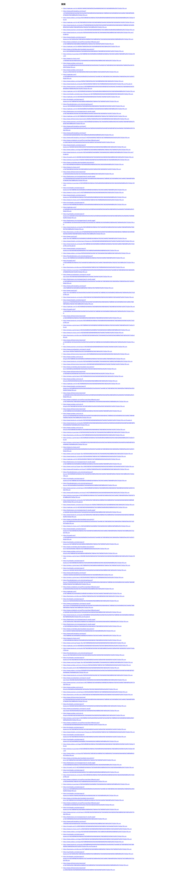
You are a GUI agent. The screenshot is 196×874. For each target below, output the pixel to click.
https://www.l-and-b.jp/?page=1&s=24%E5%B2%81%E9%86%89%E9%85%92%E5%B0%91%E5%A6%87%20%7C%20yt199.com (98, 466)
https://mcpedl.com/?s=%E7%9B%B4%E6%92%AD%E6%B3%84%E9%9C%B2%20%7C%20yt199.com (91, 668)
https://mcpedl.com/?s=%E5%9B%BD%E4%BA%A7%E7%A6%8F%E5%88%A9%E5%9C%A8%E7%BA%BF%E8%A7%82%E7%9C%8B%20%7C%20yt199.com (99, 262)
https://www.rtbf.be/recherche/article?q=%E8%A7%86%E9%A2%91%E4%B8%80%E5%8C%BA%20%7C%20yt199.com (96, 119)
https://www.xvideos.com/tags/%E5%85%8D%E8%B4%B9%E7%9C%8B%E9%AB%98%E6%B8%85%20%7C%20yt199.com (97, 831)
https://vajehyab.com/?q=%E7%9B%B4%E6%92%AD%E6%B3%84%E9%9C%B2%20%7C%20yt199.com (91, 383)
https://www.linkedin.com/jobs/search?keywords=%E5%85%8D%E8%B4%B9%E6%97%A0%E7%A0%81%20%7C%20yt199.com (98, 241)
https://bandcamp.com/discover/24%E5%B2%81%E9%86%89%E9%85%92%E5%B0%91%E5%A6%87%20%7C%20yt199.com (98, 694)
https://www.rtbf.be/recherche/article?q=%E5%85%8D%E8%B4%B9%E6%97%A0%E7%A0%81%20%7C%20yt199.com (96, 364)
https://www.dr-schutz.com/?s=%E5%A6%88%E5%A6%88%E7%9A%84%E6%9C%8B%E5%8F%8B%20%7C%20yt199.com (96, 526)
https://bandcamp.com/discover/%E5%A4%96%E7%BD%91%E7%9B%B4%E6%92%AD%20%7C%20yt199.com (94, 267)
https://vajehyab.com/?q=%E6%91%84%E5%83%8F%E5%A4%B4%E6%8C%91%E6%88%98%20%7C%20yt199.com (95, 8)
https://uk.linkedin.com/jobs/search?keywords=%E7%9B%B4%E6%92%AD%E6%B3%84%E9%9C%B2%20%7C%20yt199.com (98, 94)
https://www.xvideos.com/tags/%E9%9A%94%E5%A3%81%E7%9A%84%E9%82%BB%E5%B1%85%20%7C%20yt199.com (96, 253)
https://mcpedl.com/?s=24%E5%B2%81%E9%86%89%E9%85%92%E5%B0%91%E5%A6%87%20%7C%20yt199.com (95, 826)
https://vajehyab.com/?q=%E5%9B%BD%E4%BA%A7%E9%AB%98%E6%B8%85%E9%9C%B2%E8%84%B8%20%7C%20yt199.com (99, 91)
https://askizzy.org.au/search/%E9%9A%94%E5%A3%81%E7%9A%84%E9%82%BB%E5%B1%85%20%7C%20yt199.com (96, 432)
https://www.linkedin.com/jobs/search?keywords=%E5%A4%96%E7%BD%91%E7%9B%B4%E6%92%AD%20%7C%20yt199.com (99, 732)
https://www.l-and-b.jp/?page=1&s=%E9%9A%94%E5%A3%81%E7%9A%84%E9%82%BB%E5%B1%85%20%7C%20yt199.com (98, 453)
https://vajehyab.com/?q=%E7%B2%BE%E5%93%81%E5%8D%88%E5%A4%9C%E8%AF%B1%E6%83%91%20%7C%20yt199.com (98, 22)
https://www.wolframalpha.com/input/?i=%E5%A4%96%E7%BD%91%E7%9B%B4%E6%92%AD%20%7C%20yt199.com (96, 137)
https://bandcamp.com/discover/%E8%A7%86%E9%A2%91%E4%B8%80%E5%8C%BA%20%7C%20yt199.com (93, 596)
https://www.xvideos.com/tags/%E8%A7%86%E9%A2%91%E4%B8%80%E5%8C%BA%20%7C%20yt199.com (93, 81)
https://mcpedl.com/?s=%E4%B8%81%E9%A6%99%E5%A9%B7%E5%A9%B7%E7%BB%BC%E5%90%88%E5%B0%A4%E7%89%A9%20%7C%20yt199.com (98, 311)
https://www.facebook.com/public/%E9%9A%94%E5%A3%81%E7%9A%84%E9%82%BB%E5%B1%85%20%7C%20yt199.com (98, 675)
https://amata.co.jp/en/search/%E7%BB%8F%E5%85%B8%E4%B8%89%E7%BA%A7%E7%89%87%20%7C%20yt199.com (96, 565)
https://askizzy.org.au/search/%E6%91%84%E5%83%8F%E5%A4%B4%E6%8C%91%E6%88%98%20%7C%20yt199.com (96, 160)
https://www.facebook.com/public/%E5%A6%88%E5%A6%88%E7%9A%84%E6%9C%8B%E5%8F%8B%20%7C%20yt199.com (97, 361)
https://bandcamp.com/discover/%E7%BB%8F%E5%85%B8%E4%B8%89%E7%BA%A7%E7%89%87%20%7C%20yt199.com (97, 849)
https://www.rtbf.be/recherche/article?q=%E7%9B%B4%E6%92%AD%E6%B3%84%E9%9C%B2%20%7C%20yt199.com (96, 354)
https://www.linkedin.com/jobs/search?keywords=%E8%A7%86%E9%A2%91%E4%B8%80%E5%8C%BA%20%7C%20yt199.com (98, 504)
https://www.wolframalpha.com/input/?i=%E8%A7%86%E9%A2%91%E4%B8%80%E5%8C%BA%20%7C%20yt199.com (96, 469)
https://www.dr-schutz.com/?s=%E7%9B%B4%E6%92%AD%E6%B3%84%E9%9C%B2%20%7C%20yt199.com (93, 192)
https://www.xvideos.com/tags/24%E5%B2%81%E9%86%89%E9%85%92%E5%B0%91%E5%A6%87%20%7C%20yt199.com (97, 839)
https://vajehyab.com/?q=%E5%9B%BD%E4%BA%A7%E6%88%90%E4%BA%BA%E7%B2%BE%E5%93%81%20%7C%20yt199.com (99, 306)
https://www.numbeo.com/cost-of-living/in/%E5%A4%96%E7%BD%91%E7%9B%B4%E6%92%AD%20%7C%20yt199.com (97, 665)
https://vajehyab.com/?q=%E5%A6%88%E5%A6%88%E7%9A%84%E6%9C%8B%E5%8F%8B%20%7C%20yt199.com (95, 109)
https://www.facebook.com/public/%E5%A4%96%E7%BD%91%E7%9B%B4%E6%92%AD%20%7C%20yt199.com (94, 456)
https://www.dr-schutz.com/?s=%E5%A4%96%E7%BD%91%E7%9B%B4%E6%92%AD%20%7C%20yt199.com (93, 200)
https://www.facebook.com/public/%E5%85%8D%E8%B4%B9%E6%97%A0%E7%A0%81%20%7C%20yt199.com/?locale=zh (97, 420)
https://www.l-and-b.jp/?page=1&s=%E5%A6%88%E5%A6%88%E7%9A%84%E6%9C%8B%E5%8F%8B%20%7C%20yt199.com (98, 662)
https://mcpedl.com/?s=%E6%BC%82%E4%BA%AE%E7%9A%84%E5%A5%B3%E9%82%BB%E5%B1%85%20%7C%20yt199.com (98, 157)
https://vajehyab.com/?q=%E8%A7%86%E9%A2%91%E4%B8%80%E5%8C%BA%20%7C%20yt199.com (91, 46)
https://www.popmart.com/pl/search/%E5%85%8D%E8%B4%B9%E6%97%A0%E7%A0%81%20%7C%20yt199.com (95, 346)
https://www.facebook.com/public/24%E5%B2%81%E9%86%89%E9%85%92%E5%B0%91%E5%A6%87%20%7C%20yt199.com (98, 297)
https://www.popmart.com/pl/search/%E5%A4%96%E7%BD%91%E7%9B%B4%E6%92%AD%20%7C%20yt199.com (95, 692)
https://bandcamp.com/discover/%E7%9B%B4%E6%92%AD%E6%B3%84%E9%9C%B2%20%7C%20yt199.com (94, 435)
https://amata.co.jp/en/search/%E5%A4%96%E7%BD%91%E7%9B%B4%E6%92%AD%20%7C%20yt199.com (93, 577)
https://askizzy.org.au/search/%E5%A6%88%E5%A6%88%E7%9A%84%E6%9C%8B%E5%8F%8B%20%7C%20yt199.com (96, 784)
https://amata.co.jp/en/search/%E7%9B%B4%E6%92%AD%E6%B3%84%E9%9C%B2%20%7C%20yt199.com (93, 376)
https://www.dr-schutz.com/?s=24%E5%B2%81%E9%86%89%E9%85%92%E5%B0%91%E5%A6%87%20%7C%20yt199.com (97, 829)
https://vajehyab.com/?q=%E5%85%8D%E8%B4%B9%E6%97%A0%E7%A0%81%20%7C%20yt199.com (91, 97)
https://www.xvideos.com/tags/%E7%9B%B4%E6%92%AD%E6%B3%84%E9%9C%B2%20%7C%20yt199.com (93, 842)
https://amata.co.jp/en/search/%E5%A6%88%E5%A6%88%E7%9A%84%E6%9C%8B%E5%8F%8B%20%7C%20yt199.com (96, 330)
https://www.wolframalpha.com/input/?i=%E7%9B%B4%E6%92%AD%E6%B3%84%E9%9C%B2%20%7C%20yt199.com (96, 492)
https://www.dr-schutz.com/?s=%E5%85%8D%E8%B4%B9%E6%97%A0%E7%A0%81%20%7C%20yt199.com (93, 332)
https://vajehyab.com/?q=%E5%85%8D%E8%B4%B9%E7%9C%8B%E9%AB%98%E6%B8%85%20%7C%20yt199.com (95, 507)
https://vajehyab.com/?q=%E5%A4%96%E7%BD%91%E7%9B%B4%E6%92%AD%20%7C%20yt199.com (91, 459)
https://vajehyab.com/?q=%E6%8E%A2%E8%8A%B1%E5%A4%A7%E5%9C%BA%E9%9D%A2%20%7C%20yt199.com (95, 645)
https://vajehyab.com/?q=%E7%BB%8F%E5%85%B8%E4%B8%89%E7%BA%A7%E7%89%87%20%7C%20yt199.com (95, 116)
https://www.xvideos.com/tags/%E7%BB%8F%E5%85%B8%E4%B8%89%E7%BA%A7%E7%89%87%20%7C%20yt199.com (96, 149)
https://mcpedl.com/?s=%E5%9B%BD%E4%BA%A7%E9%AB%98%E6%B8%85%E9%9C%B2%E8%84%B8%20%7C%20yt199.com (98, 767)
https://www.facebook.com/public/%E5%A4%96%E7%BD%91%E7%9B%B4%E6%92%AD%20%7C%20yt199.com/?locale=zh (97, 84)
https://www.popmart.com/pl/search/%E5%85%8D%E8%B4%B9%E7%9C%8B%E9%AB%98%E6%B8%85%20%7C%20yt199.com (98, 30)
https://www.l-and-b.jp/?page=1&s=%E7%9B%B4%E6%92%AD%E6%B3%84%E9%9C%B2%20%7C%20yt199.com (94, 643)
